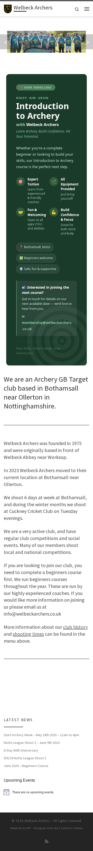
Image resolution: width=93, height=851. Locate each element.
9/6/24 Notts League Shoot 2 (25, 758)
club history (75, 627)
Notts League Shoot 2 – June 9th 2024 (32, 742)
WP (29, 828)
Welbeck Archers (37, 821)
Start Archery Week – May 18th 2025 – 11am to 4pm (41, 735)
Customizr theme (71, 828)
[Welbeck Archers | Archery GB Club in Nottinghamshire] (8, 8)
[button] (6, 41)
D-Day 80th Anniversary (21, 750)
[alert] (46, 792)
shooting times (28, 634)
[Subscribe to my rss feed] (46, 841)
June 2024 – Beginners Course (26, 765)
